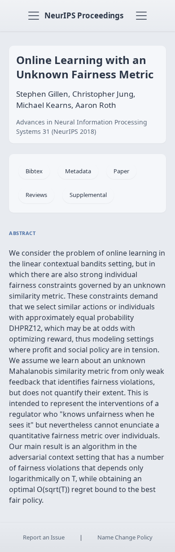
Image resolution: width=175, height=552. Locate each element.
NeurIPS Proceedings (83, 15)
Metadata (78, 171)
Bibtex (34, 171)
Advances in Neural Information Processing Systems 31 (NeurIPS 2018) (81, 127)
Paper (121, 171)
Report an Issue (44, 537)
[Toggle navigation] (33, 15)
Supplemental (88, 195)
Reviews (36, 195)
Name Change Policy (125, 537)
